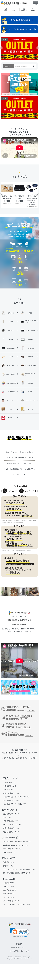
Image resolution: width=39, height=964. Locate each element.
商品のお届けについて (11, 814)
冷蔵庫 (11, 321)
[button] (15, 58)
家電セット (11, 313)
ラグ (11, 409)
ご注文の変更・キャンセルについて (16, 796)
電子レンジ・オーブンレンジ (30, 322)
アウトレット (11, 418)
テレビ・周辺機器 (30, 330)
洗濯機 (30, 313)
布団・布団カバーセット (30, 374)
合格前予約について (10, 782)
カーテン (30, 409)
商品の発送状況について (12, 828)
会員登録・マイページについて (14, 804)
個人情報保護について (19, 947)
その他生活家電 (30, 348)
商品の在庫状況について (12, 793)
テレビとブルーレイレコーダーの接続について (20, 869)
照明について (8, 866)
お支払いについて (9, 789)
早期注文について (9, 786)
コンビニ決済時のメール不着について (16, 904)
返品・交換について (10, 852)
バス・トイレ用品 (30, 400)
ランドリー (31, 392)
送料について (8, 817)
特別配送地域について (11, 832)
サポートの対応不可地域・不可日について (18, 841)
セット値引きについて (11, 800)
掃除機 (11, 339)
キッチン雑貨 (11, 392)
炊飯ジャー (11, 330)
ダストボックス (11, 400)
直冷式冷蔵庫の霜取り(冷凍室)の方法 (16, 873)
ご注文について (8, 883)
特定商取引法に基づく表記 (19, 951)
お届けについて (8, 886)
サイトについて (8, 897)
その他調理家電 (11, 348)
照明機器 (30, 339)
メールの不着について (11, 900)
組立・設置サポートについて (13, 824)
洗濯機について (8, 862)
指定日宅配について (10, 821)
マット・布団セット (11, 374)
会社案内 (19, 944)
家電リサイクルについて (12, 848)
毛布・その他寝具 (11, 383)
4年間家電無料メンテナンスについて (16, 845)
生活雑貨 (30, 383)
